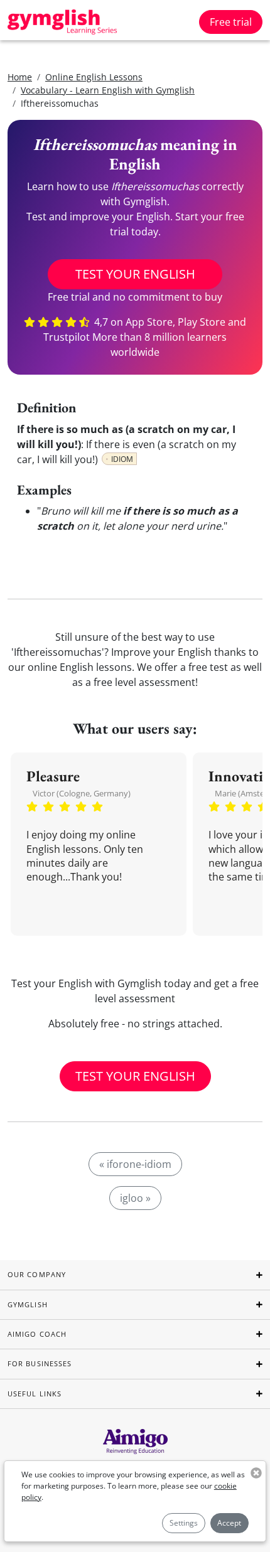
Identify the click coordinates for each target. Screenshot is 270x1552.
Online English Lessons (94, 77)
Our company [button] (37, 1274)
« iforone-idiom (135, 1164)
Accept (229, 1522)
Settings (184, 1522)
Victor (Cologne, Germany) (82, 793)
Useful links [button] (35, 1393)
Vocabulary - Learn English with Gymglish (108, 90)
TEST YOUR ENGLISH (135, 273)
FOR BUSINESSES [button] (40, 1363)
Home (20, 77)
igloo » (135, 1198)
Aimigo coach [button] (37, 1334)
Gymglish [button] (28, 1304)
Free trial (231, 22)
